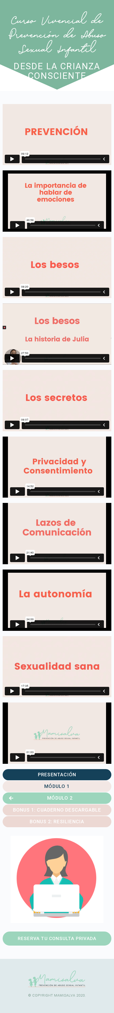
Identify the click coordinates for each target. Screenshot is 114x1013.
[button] (57, 774)
